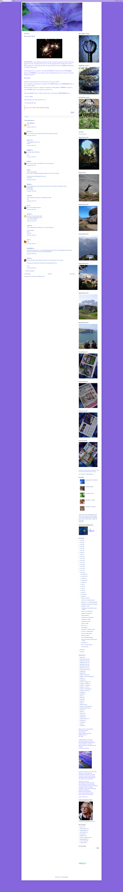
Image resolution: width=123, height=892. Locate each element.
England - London (83, 674)
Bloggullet (29, 150)
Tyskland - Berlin (83, 718)
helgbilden (82, 835)
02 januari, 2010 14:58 (31, 209)
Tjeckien (81, 715)
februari (83, 594)
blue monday (82, 832)
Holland (81, 694)
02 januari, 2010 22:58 (31, 220)
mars (82, 592)
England (81, 673)
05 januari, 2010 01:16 (31, 243)
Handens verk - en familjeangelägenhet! (89, 602)
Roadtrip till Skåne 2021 (85, 708)
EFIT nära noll (84, 625)
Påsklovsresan (83, 704)
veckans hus (82, 842)
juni (82, 586)
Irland (81, 695)
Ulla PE (28, 214)
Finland (81, 678)
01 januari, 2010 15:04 (31, 156)
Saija (28, 169)
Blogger (66, 877)
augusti (83, 582)
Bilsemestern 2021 (83, 662)
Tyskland (82, 716)
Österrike (82, 725)
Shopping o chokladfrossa (86, 613)
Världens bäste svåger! (85, 621)
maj (82, 588)
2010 (81, 572)
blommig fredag (83, 830)
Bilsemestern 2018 (83, 659)
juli (82, 584)
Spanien (81, 713)
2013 (81, 566)
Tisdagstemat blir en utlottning (91, 480)
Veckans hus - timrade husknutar (87, 600)
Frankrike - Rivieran (84, 690)
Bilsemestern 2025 (83, 667)
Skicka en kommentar (30, 270)
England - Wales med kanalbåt (86, 676)
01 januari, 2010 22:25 (31, 179)
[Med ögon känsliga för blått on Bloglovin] (82, 864)
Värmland (82, 720)
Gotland (81, 692)
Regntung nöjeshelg (89, 486)
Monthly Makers (83, 828)
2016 (81, 560)
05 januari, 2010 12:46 (31, 253)
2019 (81, 554)
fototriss (81, 834)
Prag (81, 702)
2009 (81, 649)
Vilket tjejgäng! (84, 627)
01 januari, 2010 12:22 (31, 127)
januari (82, 596)
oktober (83, 578)
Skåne (81, 711)
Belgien (81, 657)
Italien (81, 697)
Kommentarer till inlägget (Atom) (37, 276)
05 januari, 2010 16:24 (31, 267)
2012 (81, 568)
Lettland (81, 699)
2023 (81, 546)
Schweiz (81, 709)
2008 (81, 651)
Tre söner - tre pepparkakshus (87, 631)
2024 (81, 544)
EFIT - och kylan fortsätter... (87, 644)
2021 (81, 550)
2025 (81, 542)
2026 (81, 540)
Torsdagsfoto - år (84, 642)
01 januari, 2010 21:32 (31, 165)
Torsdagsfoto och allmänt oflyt (87, 617)
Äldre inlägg (72, 273)
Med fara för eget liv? (85, 635)
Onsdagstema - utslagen (90, 500)
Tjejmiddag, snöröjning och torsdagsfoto (89, 604)
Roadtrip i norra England (85, 706)
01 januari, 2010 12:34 (31, 135)
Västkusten (82, 722)
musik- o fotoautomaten (84, 837)
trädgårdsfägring (83, 839)
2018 (81, 556)
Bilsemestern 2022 (83, 664)
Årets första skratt (84, 646)
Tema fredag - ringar (89, 493)
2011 (81, 570)
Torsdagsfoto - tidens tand (90, 506)
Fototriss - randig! (84, 623)
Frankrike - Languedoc (84, 685)
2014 (81, 564)
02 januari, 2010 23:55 (31, 235)
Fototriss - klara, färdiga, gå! (87, 611)
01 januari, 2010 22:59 (31, 191)
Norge (81, 701)
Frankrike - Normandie (84, 688)
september (83, 580)
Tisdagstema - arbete (85, 606)
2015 (81, 562)
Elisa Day (29, 131)
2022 (81, 548)
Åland (81, 723)
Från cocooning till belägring (87, 637)
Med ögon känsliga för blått (39, 6)
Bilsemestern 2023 (83, 666)
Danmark (82, 671)
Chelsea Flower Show (84, 669)
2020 (81, 552)
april (82, 590)
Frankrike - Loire (83, 687)
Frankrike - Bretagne (84, 681)
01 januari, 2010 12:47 (31, 145)
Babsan (28, 258)
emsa (28, 239)
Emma (28, 161)
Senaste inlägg (27, 273)
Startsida (50, 273)
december (83, 574)
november (83, 576)
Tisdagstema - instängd (85, 619)
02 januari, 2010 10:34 (31, 200)
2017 (81, 558)
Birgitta (28, 184)
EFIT (81, 826)
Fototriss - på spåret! (85, 598)
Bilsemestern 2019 (83, 660)
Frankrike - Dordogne (84, 683)
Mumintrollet (30, 248)
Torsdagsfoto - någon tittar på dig (88, 629)
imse (28, 205)
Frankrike (82, 680)
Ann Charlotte (30, 123)
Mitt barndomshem (85, 615)
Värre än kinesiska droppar (86, 633)
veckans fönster (83, 840)
